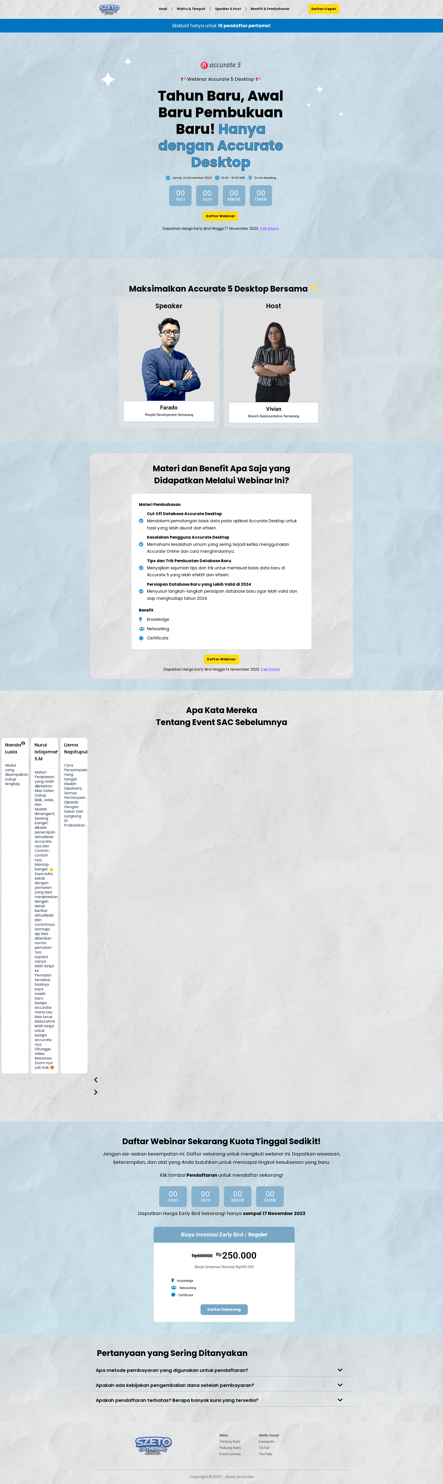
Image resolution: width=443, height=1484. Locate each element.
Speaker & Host (228, 8)
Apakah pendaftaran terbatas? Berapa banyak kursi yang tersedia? (177, 1400)
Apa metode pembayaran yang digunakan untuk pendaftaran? (172, 1370)
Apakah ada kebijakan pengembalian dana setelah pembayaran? (175, 1385)
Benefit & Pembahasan (270, 8)
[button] (210, 1080)
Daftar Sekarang (224, 1309)
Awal (163, 8)
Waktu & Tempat (191, 8)
